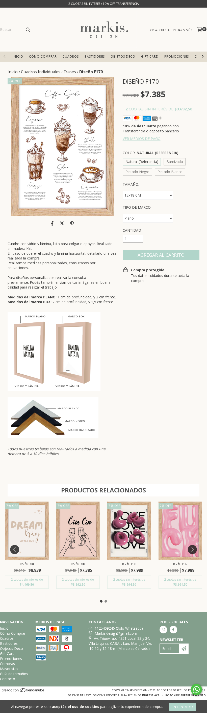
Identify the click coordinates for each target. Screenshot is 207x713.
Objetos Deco (123, 56)
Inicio (18, 56)
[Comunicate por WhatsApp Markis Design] (196, 689)
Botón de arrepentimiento (185, 695)
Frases (70, 71)
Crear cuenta (159, 30)
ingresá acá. (151, 695)
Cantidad (132, 230)
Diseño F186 (129, 564)
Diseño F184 (27, 564)
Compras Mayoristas (9, 666)
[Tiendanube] (23, 691)
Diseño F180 (78, 564)
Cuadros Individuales (40, 71)
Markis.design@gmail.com (116, 633)
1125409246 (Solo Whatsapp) (119, 628)
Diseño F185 (180, 564)
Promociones (176, 56)
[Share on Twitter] (62, 223)
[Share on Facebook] (52, 223)
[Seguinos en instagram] (163, 629)
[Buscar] (28, 29)
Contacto (7, 678)
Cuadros (71, 56)
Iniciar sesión (183, 30)
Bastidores (95, 56)
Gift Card (150, 56)
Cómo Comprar (43, 56)
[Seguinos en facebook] (173, 629)
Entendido (182, 707)
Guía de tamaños (14, 673)
